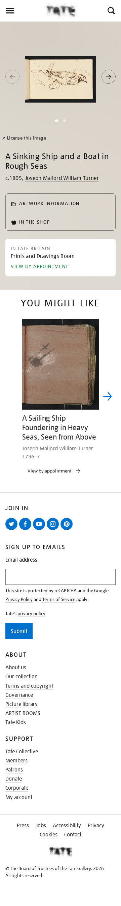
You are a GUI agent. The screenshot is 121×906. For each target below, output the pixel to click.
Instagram (54, 529)
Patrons (14, 769)
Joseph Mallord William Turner (62, 178)
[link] (24, 138)
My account (18, 797)
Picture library (21, 704)
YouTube (40, 529)
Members (16, 760)
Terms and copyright (29, 686)
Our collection (21, 676)
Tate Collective (21, 751)
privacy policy (31, 613)
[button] (110, 10)
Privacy (96, 825)
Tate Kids (15, 722)
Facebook (26, 529)
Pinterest (68, 529)
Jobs (41, 825)
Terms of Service (58, 599)
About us (15, 667)
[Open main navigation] (22, 11)
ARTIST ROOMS (22, 713)
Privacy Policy (19, 599)
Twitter (12, 529)
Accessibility (67, 825)
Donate (13, 779)
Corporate (16, 788)
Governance (19, 695)
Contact (72, 834)
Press (23, 825)
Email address (21, 560)
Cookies (48, 834)
